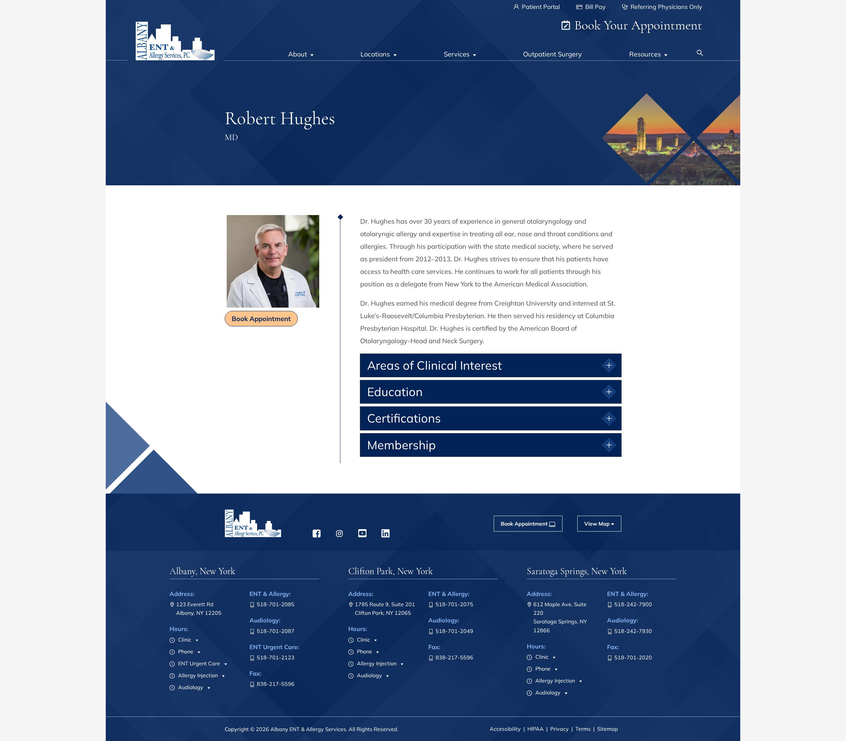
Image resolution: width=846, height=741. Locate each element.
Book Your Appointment (636, 25)
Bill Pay (595, 7)
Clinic (184, 639)
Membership (401, 444)
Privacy (559, 728)
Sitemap (607, 728)
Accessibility (505, 728)
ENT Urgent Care (198, 663)
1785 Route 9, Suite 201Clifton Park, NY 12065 (385, 608)
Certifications (404, 418)
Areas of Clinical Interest (434, 365)
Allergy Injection (197, 675)
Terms (583, 728)
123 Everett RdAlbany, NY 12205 (198, 608)
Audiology (190, 687)
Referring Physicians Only (665, 7)
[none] (301, 49)
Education (395, 391)
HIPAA (535, 728)
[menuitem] (301, 49)
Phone (185, 651)
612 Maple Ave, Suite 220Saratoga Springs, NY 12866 (560, 617)
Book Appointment (261, 319)
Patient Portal (540, 7)
